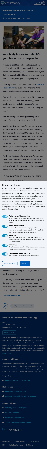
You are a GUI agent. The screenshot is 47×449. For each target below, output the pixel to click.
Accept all (24, 263)
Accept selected (10, 263)
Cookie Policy (13, 209)
